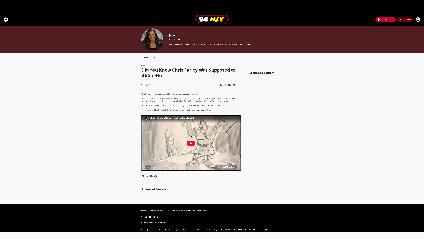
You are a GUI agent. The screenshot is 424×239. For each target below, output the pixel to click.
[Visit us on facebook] (170, 39)
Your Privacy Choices (175, 230)
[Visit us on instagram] (153, 216)
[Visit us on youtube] (179, 39)
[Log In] (418, 19)
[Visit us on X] (174, 39)
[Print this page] (233, 84)
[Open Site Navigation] (6, 19)
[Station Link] (212, 20)
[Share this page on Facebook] (221, 84)
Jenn (172, 35)
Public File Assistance (255, 230)
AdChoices (200, 230)
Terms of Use (191, 230)
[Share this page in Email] (229, 84)
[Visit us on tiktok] (157, 216)
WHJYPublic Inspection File (215, 230)
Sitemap (143, 230)
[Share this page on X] (225, 84)
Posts (152, 57)
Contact (144, 210)
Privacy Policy (163, 230)
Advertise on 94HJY (157, 210)
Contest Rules (153, 230)
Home (145, 57)
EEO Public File (242, 230)
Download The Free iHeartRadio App (181, 210)
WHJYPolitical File (230, 230)
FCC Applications (269, 230)
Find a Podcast (202, 210)
